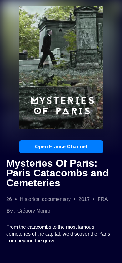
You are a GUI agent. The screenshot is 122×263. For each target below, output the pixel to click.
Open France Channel (61, 146)
